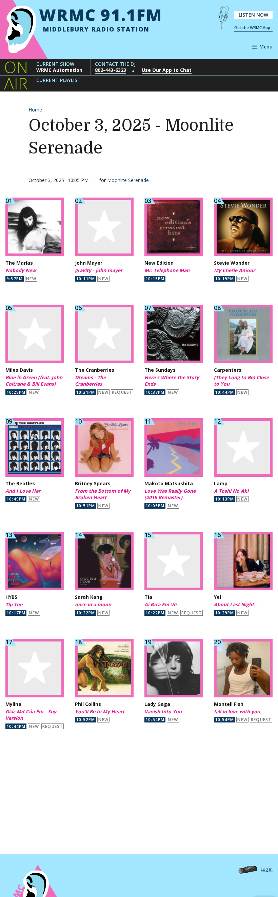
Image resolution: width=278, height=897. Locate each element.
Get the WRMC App (252, 27)
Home (35, 109)
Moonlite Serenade (128, 180)
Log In (267, 870)
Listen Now (253, 15)
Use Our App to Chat (167, 70)
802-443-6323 (110, 70)
